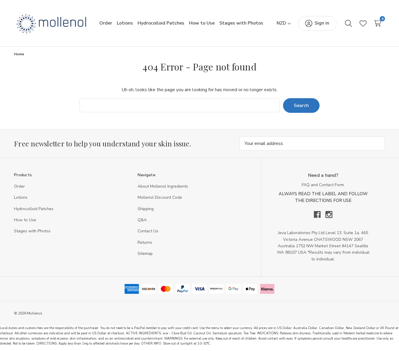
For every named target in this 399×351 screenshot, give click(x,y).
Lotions (20, 197)
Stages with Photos (32, 231)
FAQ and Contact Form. (323, 185)
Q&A (142, 220)
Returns (145, 242)
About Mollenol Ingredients (163, 186)
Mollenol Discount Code (160, 197)
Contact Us (148, 231)
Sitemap (145, 253)
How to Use (25, 220)
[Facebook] (319, 214)
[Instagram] (328, 214)
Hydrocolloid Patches (33, 209)
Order (19, 186)
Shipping (146, 209)
